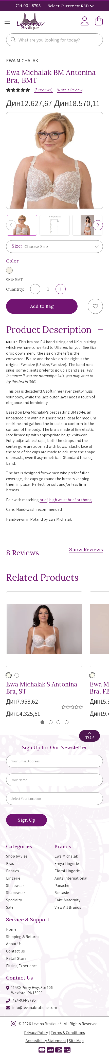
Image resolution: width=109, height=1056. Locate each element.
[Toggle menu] (7, 22)
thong (86, 499)
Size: (17, 246)
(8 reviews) (43, 89)
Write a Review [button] (69, 90)
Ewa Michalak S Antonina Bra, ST (41, 688)
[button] (98, 225)
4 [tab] (66, 722)
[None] (16, 675)
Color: (13, 261)
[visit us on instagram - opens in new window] (13, 1025)
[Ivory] (9, 270)
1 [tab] (42, 722)
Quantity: (15, 289)
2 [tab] (50, 722)
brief (43, 499)
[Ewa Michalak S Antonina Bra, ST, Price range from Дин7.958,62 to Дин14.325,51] (44, 629)
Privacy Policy (36, 1032)
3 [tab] (58, 722)
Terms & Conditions (68, 1032)
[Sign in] (85, 21)
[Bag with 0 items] (99, 21)
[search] (13, 40)
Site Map (76, 1040)
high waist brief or (64, 499)
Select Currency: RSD (69, 5)
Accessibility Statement (46, 1040)
